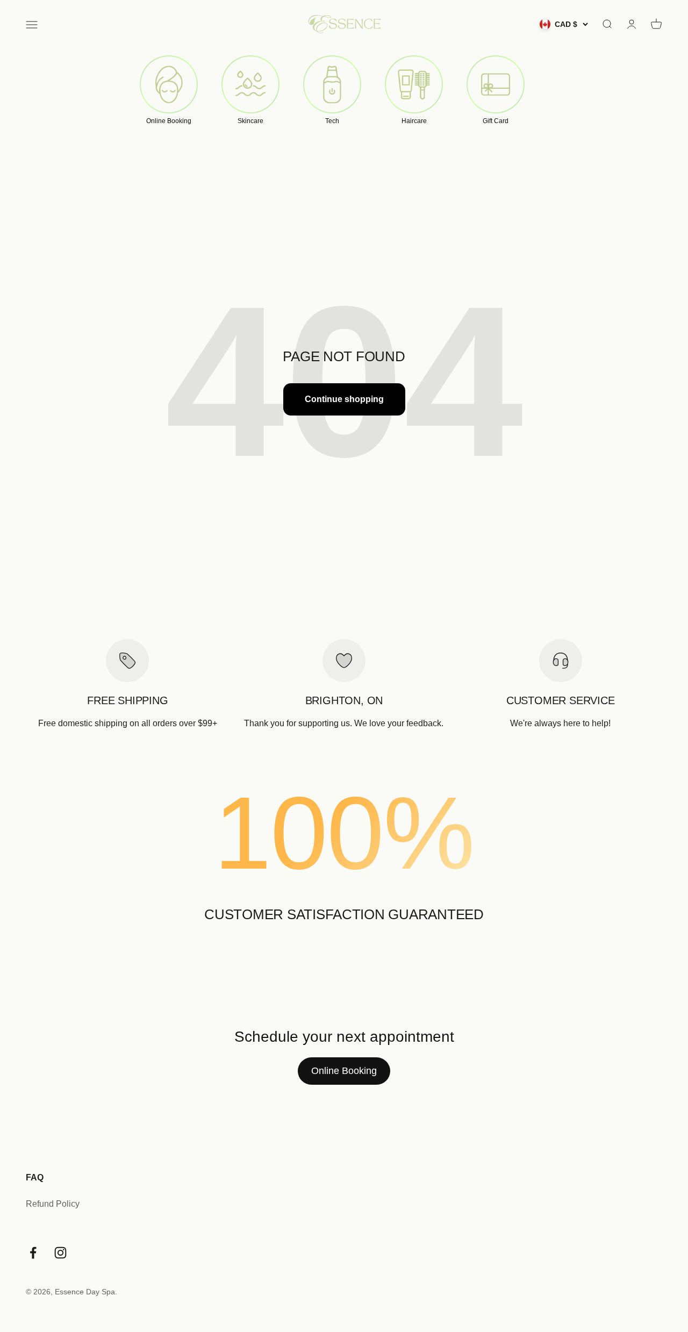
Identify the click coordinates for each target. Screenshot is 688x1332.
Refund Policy (53, 1203)
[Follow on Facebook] (33, 1252)
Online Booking (344, 1070)
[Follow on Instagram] (60, 1252)
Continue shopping (344, 399)
